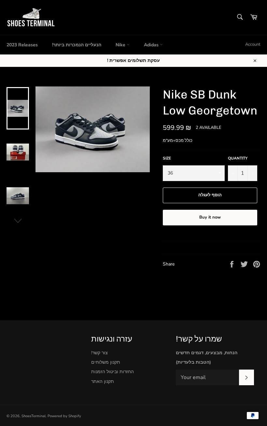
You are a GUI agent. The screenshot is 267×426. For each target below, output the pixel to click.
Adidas (152, 45)
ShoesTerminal (33, 416)
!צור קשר (99, 353)
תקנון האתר (102, 381)
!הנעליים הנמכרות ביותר (76, 45)
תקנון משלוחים (105, 362)
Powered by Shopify (64, 416)
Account (252, 44)
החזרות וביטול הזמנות (112, 372)
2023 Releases (22, 45)
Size (167, 158)
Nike (121, 45)
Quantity (237, 158)
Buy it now (210, 217)
